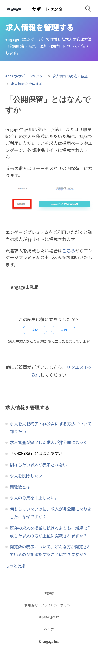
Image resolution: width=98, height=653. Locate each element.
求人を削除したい (26, 475)
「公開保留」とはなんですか (36, 453)
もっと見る (15, 565)
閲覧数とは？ (22, 487)
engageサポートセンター (25, 75)
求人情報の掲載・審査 (70, 75)
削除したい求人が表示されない (38, 464)
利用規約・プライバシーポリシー (49, 605)
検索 (88, 8)
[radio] (35, 330)
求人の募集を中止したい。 (34, 497)
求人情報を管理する (26, 83)
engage (49, 592)
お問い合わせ (49, 616)
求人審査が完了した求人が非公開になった (48, 442)
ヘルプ (49, 629)
